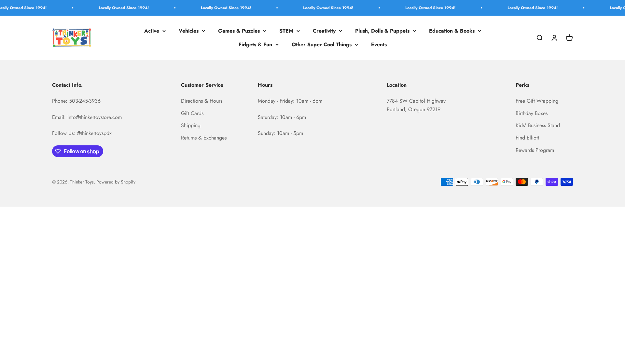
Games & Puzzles (239, 31)
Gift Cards (192, 113)
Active (151, 31)
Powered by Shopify (115, 182)
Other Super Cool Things (322, 44)
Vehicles (189, 31)
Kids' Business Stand (538, 125)
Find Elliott (527, 137)
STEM (286, 31)
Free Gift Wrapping (537, 101)
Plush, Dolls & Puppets (382, 31)
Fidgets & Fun (255, 44)
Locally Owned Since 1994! (117, 8)
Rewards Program (535, 150)
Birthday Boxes (532, 113)
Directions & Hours (201, 101)
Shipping (191, 125)
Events (379, 44)
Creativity (324, 31)
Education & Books (452, 31)
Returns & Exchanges (204, 137)
